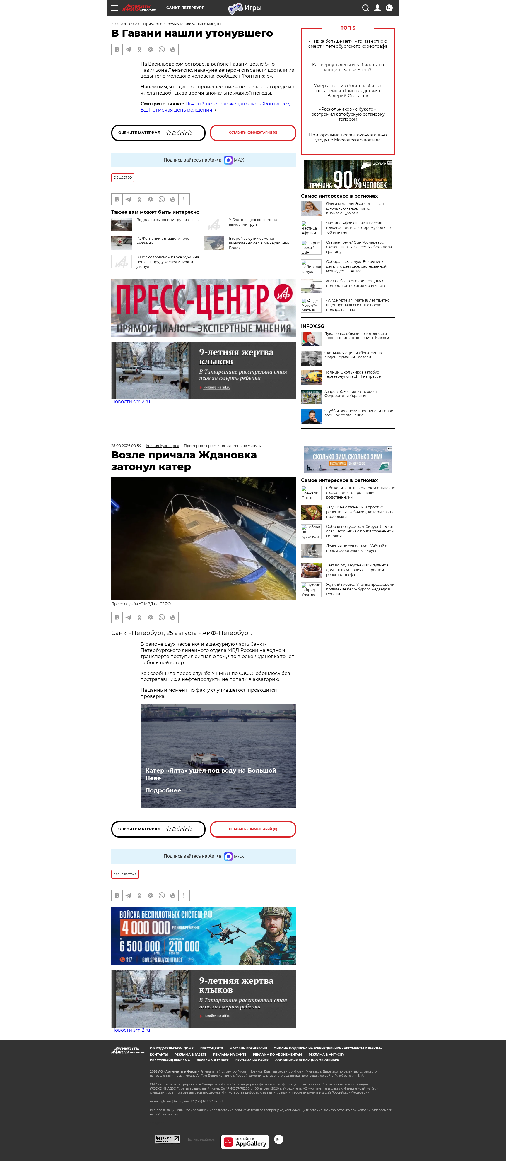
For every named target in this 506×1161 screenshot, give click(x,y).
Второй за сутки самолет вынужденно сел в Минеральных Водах (259, 243)
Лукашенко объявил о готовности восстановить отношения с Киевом (356, 336)
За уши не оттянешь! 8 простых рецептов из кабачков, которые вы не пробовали (360, 512)
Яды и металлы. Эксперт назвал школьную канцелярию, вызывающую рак (355, 208)
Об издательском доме (172, 1048)
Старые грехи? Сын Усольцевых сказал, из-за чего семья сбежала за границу (359, 247)
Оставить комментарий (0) (253, 133)
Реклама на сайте (229, 1054)
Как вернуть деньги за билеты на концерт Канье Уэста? (348, 67)
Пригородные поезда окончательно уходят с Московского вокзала (348, 138)
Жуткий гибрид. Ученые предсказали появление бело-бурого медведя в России (360, 589)
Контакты (159, 1054)
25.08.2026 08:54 (126, 445)
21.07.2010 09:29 (125, 24)
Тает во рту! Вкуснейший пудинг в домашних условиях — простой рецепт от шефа (357, 570)
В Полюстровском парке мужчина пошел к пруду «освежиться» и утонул (167, 262)
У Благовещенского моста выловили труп (253, 222)
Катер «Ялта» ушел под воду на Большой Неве (210, 774)
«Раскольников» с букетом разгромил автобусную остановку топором (348, 114)
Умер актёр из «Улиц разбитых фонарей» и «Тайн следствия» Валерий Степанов (348, 90)
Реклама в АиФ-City (326, 1054)
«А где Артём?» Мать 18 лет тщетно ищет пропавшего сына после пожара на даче (358, 305)
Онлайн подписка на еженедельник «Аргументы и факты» (328, 1048)
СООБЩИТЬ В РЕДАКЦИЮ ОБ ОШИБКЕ (307, 1060)
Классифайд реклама (170, 1060)
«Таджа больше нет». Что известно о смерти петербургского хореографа (347, 44)
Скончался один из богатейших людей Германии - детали (353, 355)
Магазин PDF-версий (248, 1048)
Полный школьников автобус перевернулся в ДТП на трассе (352, 374)
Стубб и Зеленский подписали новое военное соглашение (358, 413)
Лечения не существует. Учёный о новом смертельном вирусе (356, 548)
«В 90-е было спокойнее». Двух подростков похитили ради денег (357, 283)
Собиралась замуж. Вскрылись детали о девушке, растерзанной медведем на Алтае (356, 266)
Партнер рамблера (200, 1139)
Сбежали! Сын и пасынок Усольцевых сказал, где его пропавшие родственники (360, 492)
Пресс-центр (211, 1048)
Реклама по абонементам (277, 1054)
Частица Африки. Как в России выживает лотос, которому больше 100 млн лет (358, 227)
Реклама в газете (190, 1054)
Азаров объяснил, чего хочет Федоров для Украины (350, 394)
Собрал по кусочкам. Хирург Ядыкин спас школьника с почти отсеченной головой (360, 531)
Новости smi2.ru (130, 401)
